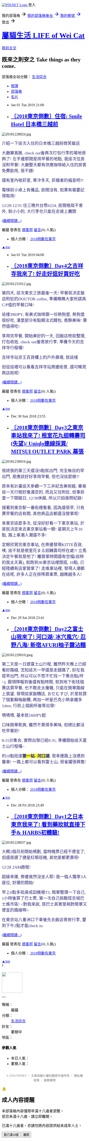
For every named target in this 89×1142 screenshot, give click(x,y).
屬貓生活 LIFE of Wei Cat (43, 35)
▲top (6, 247)
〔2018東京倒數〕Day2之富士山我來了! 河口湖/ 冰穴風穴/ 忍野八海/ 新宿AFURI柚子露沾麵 (48, 637)
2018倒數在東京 (43, 239)
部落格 (16, 91)
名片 (14, 97)
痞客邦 (27, 230)
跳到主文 (9, 48)
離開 (26, 1135)
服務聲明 (50, 1080)
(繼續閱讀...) (11, 221)
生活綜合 (39, 77)
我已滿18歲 (11, 1135)
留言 (37, 230)
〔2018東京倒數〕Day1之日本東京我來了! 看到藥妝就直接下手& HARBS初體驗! (48, 824)
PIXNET (21, 1075)
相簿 (14, 86)
